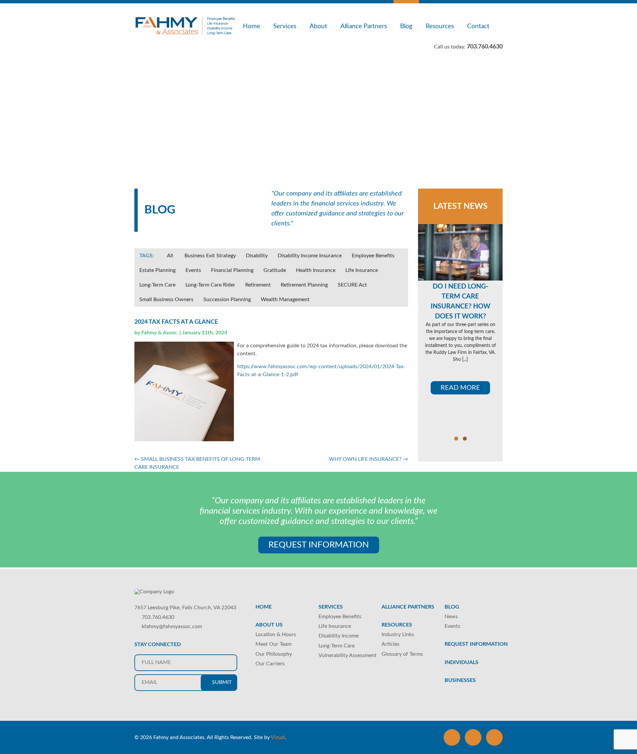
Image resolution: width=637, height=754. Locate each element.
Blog (406, 26)
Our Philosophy (273, 654)
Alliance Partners (363, 26)
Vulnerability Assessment (347, 655)
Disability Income (338, 635)
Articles (390, 644)
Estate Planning (157, 270)
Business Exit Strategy (210, 255)
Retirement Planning (304, 285)
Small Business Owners (166, 299)
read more (460, 387)
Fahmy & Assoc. (159, 332)
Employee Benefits (373, 255)
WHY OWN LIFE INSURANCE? (368, 459)
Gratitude (274, 270)
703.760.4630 (158, 617)
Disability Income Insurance (310, 255)
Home (251, 26)
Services (284, 26)
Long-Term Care (157, 285)
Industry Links (398, 634)
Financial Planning (232, 270)
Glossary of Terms (402, 654)
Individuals (461, 662)
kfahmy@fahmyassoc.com (172, 626)
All (170, 255)
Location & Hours (275, 634)
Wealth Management (285, 299)
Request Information (318, 545)
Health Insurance (315, 270)
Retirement (258, 285)
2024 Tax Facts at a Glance (176, 322)
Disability (257, 255)
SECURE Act (352, 285)
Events (193, 270)
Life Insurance (361, 270)
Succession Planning (227, 299)
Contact (478, 26)
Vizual (278, 737)
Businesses (460, 680)
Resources (440, 26)
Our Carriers (270, 663)
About (318, 26)
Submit (221, 682)
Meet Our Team (273, 644)
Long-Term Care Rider (210, 285)
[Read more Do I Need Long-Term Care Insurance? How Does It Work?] (460, 252)
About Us (269, 625)
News (451, 616)
